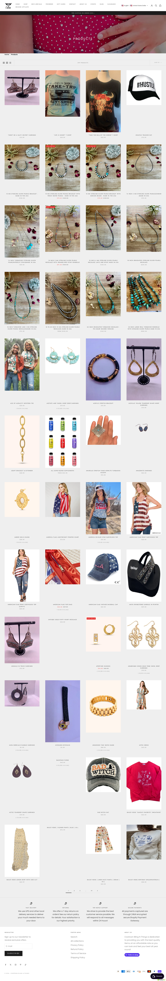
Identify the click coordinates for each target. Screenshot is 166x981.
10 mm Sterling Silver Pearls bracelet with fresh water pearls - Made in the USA (62, 195)
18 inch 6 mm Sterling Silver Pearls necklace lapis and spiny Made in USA (103, 261)
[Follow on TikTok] (26, 965)
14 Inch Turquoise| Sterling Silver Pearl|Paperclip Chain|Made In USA (22, 261)
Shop (26, 4)
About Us (83, 4)
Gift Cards (61, 4)
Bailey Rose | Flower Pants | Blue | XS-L (62, 827)
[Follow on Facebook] (6, 965)
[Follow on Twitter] (11, 965)
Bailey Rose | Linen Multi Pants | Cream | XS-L (103, 881)
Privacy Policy (77, 945)
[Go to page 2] (97, 890)
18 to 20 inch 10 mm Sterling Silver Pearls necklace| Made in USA (63, 328)
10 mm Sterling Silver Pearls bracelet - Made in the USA (22, 195)
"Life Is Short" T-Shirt (63, 135)
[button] (135, 5)
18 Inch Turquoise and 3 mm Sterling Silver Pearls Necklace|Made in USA (22, 328)
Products (14, 54)
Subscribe (13, 953)
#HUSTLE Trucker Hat (144, 135)
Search (74, 937)
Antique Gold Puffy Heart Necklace (62, 619)
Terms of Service (78, 953)
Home (18, 4)
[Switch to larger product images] (4, 62)
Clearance (111, 4)
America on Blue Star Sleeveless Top (103, 537)
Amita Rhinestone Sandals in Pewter (144, 604)
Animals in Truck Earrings (22, 666)
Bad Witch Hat (103, 812)
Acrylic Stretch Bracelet (103, 403)
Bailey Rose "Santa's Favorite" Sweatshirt (144, 812)
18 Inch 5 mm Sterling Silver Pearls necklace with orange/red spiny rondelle (63, 261)
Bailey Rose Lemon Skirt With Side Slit (22, 880)
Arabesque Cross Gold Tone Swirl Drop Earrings (144, 667)
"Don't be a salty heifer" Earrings (22, 135)
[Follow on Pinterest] (21, 965)
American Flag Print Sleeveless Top (144, 537)
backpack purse (62, 760)
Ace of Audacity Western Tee (22, 403)
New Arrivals (36, 4)
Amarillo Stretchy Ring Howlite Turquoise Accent (103, 471)
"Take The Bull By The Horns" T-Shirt (103, 135)
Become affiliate (22, 7)
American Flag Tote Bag (62, 604)
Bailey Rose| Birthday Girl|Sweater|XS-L (144, 880)
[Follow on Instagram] (16, 965)
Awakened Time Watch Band (103, 745)
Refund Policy (77, 949)
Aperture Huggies (103, 666)
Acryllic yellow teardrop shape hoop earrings (144, 404)
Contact (72, 4)
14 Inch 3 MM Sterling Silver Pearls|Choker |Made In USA (144, 195)
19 (91, 891)
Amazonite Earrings (144, 471)
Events (93, 4)
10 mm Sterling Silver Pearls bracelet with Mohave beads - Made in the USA (103, 195)
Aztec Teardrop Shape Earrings (22, 812)
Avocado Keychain (62, 745)
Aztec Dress (144, 745)
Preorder (49, 4)
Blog (102, 4)
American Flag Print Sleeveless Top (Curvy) (22, 605)
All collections (77, 941)
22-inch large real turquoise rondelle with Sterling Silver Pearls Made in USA (144, 328)
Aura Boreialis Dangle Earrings (22, 745)
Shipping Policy (78, 957)
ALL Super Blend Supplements (62, 471)
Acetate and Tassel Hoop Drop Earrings (63, 403)
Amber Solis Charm (22, 537)
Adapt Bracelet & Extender (22, 471)
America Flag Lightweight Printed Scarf (62, 537)
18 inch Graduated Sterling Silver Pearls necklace (144, 261)
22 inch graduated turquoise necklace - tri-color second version (103, 328)
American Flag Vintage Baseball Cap (103, 604)
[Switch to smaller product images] (7, 62)
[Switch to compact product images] (10, 62)
